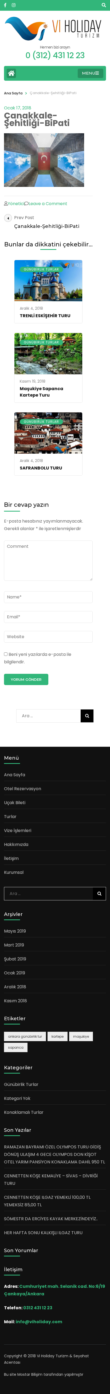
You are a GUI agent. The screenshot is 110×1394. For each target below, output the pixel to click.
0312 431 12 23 (37, 1308)
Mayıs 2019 (15, 931)
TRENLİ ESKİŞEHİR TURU (45, 316)
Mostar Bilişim (29, 1374)
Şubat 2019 (15, 959)
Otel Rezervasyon (22, 789)
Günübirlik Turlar (41, 269)
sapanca (15, 1047)
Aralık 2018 (15, 987)
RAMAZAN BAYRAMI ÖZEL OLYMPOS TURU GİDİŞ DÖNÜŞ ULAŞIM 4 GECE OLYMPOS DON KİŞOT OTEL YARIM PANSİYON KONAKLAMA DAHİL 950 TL (54, 1154)
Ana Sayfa (13, 93)
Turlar (10, 817)
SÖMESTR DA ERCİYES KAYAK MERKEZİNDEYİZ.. (51, 1219)
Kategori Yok (17, 1098)
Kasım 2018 (15, 1001)
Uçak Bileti (14, 803)
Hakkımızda (16, 844)
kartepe (58, 1036)
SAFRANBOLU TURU (41, 468)
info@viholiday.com (39, 1322)
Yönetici (16, 204)
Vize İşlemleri (17, 830)
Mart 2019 (14, 945)
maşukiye (81, 1036)
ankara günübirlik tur (25, 1036)
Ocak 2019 (14, 973)
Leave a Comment (48, 204)
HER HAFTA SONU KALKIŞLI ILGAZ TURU (43, 1233)
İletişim (11, 858)
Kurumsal (13, 872)
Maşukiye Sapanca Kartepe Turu (41, 392)
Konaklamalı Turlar (24, 1112)
